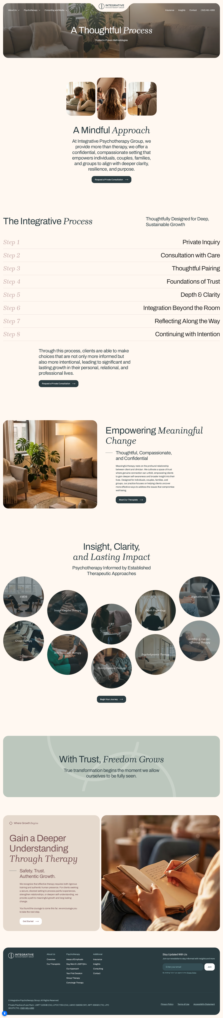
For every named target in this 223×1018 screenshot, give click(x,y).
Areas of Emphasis (74, 959)
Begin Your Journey (109, 699)
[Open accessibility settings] (4, 1013)
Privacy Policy (191, 973)
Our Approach (72, 969)
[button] (14, 10)
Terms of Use (183, 1004)
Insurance (169, 10)
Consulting (98, 969)
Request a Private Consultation (109, 179)
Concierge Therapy (74, 983)
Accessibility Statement (204, 1004)
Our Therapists (53, 964)
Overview (51, 959)
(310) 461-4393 (208, 10)
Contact (193, 10)
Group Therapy (73, 978)
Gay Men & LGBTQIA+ (76, 964)
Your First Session (74, 973)
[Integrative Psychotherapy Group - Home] (111, 6)
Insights (181, 10)
